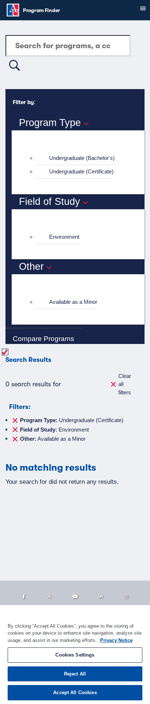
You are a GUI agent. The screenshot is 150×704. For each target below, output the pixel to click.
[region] (75, 654)
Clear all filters (124, 384)
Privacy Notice (116, 640)
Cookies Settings (74, 655)
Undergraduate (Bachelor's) (82, 158)
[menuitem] (81, 158)
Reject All (75, 674)
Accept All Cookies (74, 692)
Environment (64, 237)
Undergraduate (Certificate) (81, 171)
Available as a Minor (73, 302)
